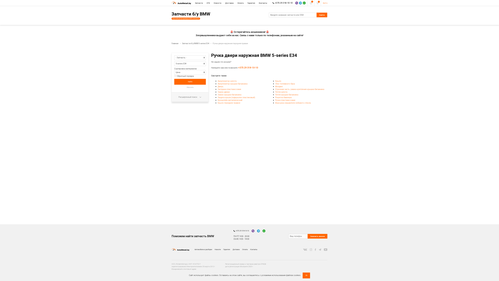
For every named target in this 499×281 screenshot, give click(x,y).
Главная (175, 43)
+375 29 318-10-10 (283, 3)
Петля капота (281, 92)
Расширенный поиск (188, 97)
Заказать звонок (317, 236)
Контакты (263, 3)
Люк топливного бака (285, 84)
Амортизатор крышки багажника (232, 84)
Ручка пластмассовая (285, 100)
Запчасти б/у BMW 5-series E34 (195, 43)
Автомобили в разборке (203, 249)
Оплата (240, 3)
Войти (325, 3)
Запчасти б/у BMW (191, 14)
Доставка (229, 3)
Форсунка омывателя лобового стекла (293, 103)
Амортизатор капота (227, 81)
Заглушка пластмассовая (229, 89)
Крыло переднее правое (229, 103)
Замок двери (224, 92)
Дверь (220, 86)
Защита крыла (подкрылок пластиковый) (236, 97)
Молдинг (279, 86)
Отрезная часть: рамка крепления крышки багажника (299, 89)
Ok (306, 275)
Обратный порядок (185, 76)
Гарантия (251, 3)
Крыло (278, 81)
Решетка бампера (283, 97)
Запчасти (199, 3)
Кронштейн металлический (230, 100)
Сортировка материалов (185, 69)
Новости (217, 3)
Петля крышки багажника (286, 95)
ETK (208, 3)
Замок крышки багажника (229, 95)
